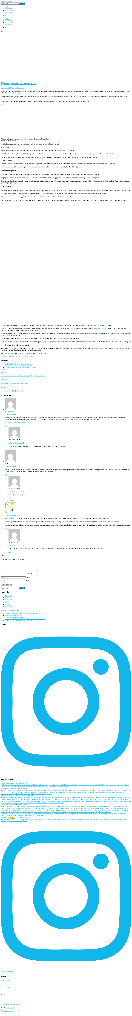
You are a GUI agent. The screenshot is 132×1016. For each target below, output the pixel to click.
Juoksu (7, 597)
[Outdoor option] (6, 1001)
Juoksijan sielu (9, 10)
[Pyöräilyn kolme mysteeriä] (33, 78)
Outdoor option (10, 1008)
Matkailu (7, 603)
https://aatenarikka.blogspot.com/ (15, 422)
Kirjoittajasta (8, 8)
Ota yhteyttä (8, 12)
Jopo (8, 376)
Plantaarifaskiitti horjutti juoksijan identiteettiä (18, 620)
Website (28, 581)
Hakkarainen (9, 411)
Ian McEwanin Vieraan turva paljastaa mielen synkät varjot (23, 613)
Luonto (7, 601)
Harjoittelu (4, 376)
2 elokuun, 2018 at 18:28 (12, 414)
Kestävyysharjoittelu (16, 376)
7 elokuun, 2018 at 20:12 (12, 515)
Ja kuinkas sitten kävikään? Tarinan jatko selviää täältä (17, 356)
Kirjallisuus (8, 599)
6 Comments (20, 88)
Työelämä (8, 606)
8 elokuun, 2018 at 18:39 (16, 545)
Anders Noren (11, 1011)
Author (28, 574)
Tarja (13, 88)
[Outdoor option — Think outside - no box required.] (6, 1)
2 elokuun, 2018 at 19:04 (16, 443)
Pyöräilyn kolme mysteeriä (18, 83)
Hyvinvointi (8, 596)
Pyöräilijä (28, 376)
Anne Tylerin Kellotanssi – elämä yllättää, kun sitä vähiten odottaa (25, 619)
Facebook (5, 984)
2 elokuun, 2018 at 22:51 (12, 466)
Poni (24, 376)
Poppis (7, 512)
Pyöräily (3, 372)
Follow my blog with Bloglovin (10, 1004)
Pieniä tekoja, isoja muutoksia (14, 617)
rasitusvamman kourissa (98, 328)
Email (28, 577)
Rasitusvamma (40, 376)
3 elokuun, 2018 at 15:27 (16, 491)
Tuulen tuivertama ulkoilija (13, 615)
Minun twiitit (5, 980)
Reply (6, 426)
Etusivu (7, 7)
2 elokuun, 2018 (6, 88)
